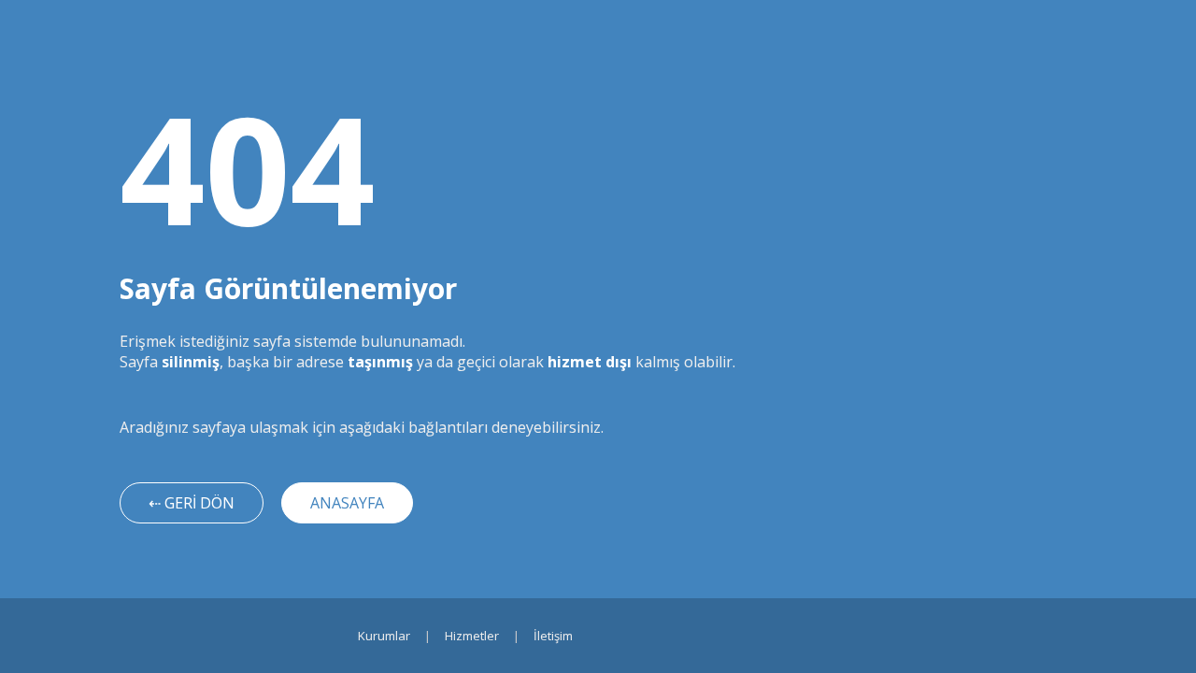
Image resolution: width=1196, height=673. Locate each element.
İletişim (553, 635)
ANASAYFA (347, 503)
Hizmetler (472, 635)
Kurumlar (384, 635)
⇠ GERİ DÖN (192, 503)
